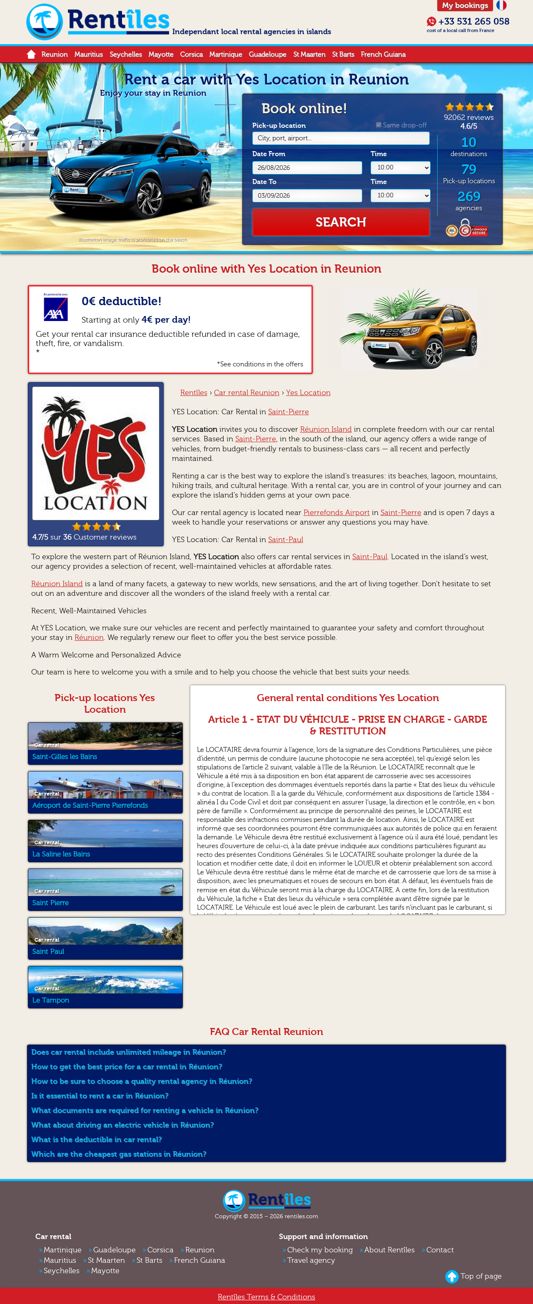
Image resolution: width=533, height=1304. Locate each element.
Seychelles (126, 54)
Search (341, 222)
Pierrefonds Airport (337, 512)
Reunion (55, 54)
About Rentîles (389, 1250)
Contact (440, 1250)
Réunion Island (326, 429)
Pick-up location (281, 132)
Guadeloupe (267, 54)
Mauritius (89, 54)
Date (268, 154)
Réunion (89, 637)
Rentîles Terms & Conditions (266, 1297)
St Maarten (310, 54)
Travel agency (311, 1260)
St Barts (343, 54)
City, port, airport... (284, 138)
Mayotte (161, 54)
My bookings (465, 5)
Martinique (225, 54)
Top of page (481, 1276)
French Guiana (383, 54)
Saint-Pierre (288, 412)
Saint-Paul (285, 539)
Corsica (191, 54)
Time (379, 154)
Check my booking (320, 1250)
